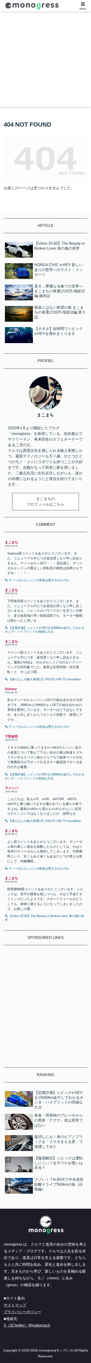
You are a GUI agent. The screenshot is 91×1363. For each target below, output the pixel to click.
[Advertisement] (45, 61)
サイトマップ (15, 1305)
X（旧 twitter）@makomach (27, 1325)
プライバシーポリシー (22, 1312)
